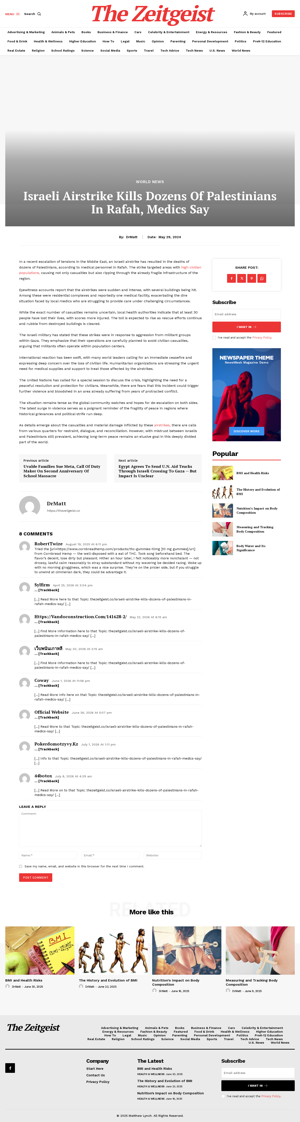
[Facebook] (231, 278)
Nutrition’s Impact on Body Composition (175, 982)
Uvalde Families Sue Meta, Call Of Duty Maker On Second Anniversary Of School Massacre (61, 471)
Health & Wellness (150, 1074)
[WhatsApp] (261, 278)
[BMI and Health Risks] (222, 473)
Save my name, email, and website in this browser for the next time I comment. (84, 866)
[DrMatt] (29, 506)
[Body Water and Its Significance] (222, 548)
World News (150, 182)
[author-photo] (8, 986)
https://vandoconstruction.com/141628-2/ (80, 617)
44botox (43, 776)
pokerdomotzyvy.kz (56, 744)
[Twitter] (241, 278)
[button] (33, 13)
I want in (244, 327)
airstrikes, (162, 425)
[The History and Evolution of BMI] (222, 491)
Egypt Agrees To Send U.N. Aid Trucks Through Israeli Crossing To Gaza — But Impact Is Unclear (158, 471)
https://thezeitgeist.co (63, 510)
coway (41, 680)
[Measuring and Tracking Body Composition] (222, 529)
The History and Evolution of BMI (108, 980)
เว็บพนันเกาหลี (48, 648)
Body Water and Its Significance (251, 548)
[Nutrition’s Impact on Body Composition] (222, 510)
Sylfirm (42, 585)
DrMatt (131, 237)
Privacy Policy (261, 337)
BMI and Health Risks (253, 473)
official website (51, 712)
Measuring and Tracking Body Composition (255, 529)
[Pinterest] (251, 278)
